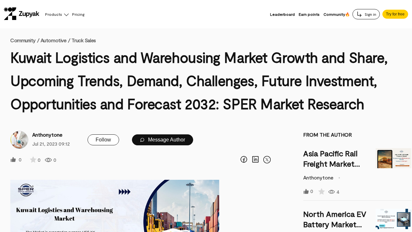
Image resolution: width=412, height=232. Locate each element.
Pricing (78, 14)
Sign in (370, 14)
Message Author (166, 139)
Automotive (54, 40)
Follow (103, 139)
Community (24, 40)
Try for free (395, 14)
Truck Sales (83, 40)
